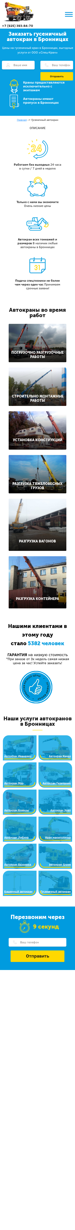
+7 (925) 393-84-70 (17, 25)
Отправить (57, 76)
